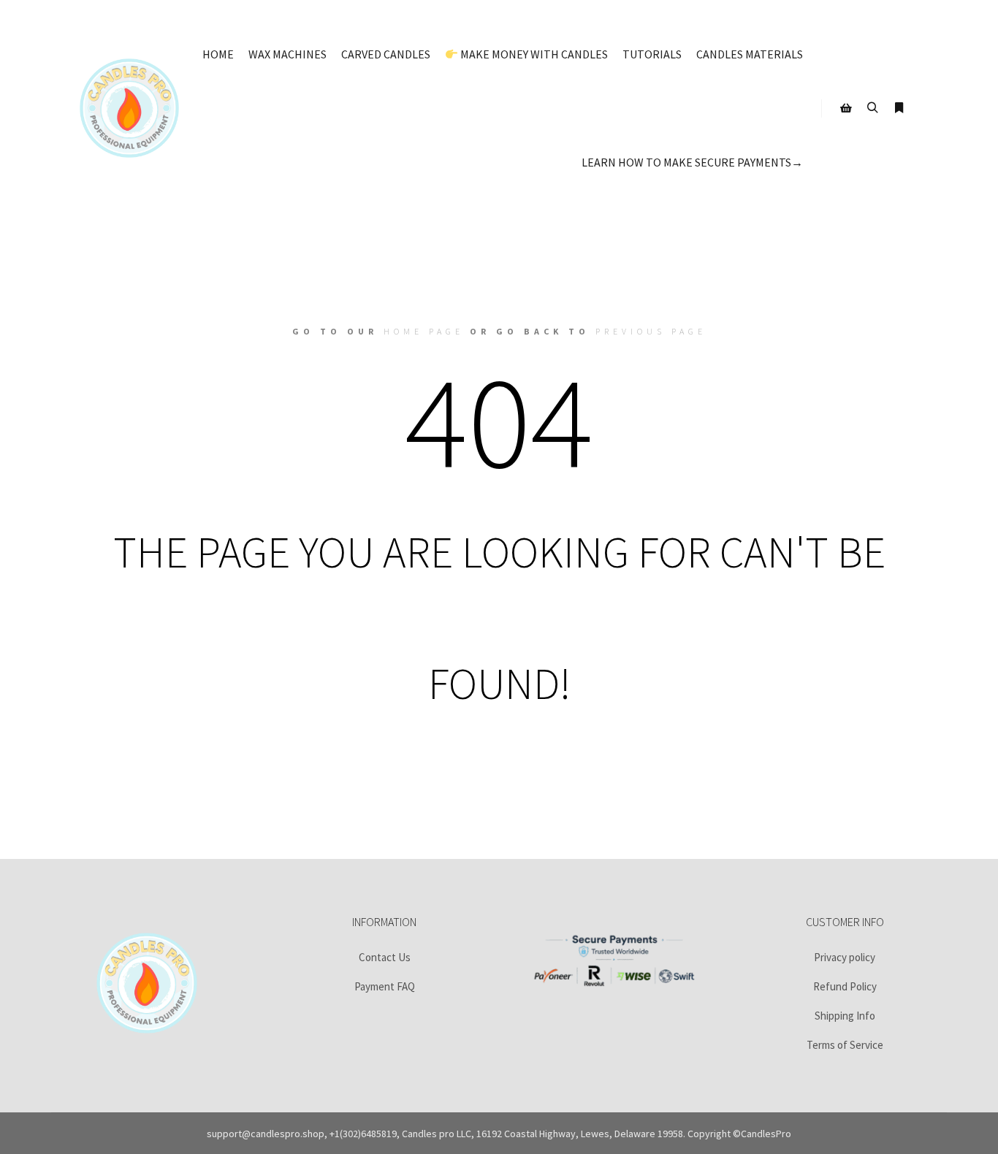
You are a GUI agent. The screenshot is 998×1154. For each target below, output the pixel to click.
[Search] (872, 108)
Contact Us (385, 957)
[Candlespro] (129, 108)
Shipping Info (845, 1016)
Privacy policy (844, 957)
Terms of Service (845, 1045)
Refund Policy (845, 986)
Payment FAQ (384, 986)
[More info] (898, 108)
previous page (650, 331)
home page (424, 331)
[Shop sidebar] (846, 108)
